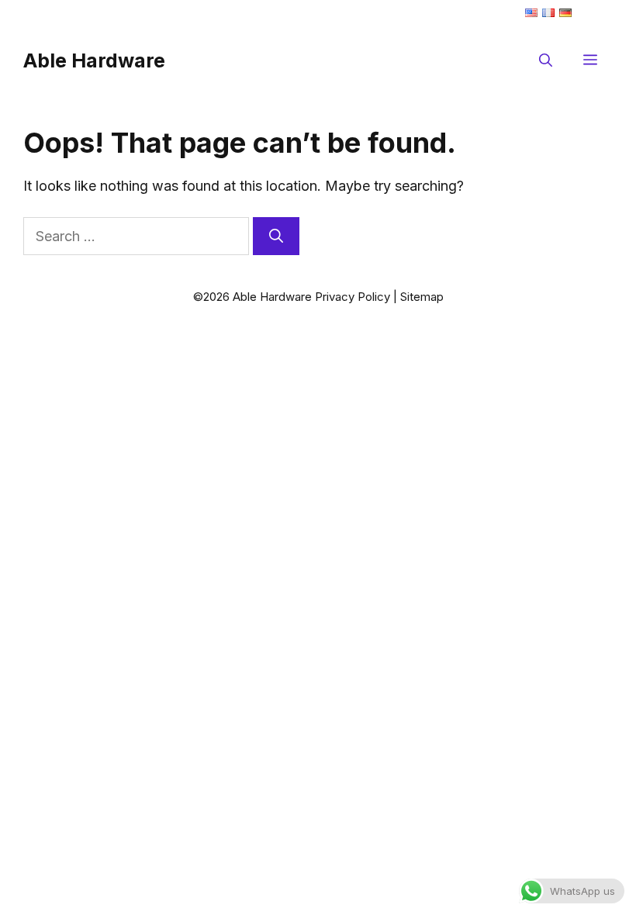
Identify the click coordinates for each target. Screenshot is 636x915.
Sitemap (422, 296)
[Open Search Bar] (546, 60)
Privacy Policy (352, 296)
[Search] (276, 236)
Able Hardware (94, 60)
